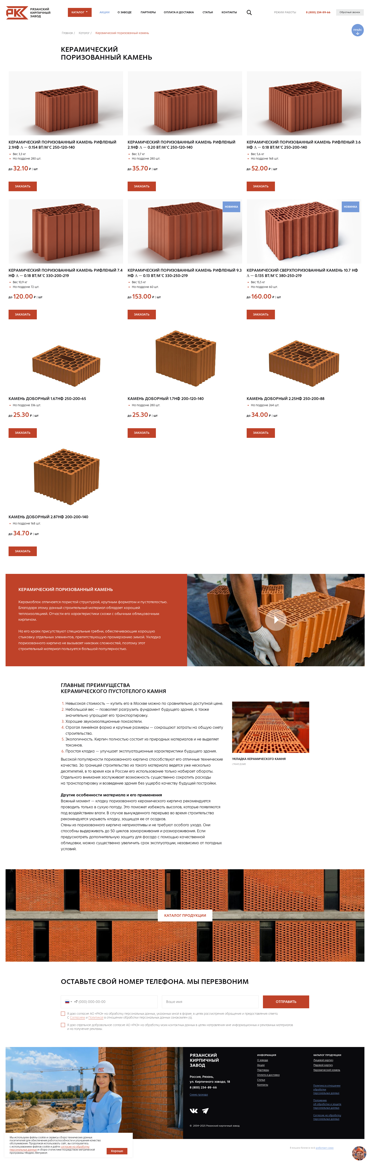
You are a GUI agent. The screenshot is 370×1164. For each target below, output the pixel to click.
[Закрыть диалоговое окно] (363, 6)
